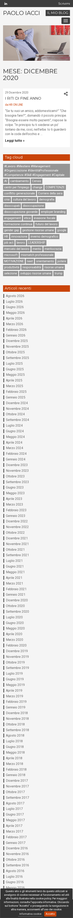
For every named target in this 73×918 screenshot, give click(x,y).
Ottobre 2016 (15, 860)
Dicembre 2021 (17, 538)
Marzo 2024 (14, 448)
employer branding (53, 212)
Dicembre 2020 (17, 600)
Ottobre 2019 (15, 662)
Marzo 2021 (14, 583)
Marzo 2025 (14, 386)
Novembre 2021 (17, 544)
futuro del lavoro (46, 224)
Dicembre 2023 (17, 465)
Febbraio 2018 (16, 769)
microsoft (11, 255)
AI (5, 181)
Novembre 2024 (17, 409)
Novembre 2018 (17, 719)
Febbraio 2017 (16, 837)
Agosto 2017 (15, 803)
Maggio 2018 (15, 752)
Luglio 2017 (14, 809)
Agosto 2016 (15, 871)
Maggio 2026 (15, 313)
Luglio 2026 (14, 302)
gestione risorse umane (38, 230)
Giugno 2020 (15, 623)
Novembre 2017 (17, 786)
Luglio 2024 (14, 425)
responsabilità (32, 267)
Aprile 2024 (14, 442)
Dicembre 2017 (17, 781)
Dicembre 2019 (17, 651)
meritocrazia (53, 249)
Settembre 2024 (17, 420)
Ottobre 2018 (15, 724)
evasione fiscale (44, 218)
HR (6, 236)
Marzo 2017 (14, 831)
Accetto (50, 913)
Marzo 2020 (14, 640)
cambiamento (19, 181)
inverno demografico (44, 236)
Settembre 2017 (17, 798)
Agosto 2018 (15, 735)
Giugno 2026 (15, 307)
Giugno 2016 (15, 882)
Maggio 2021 (15, 572)
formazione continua (18, 224)
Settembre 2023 (17, 482)
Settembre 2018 (17, 730)
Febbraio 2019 (16, 702)
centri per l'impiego (16, 187)
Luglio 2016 (14, 877)
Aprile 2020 (14, 634)
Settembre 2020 (17, 611)
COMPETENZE (55, 187)
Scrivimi (64, 3)
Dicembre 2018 (17, 713)
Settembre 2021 (17, 555)
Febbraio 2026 (16, 330)
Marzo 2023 (14, 504)
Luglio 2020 (14, 617)
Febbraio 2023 (16, 510)
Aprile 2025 (14, 380)
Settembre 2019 (17, 668)
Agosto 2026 (15, 296)
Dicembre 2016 (17, 848)
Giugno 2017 (15, 814)
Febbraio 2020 (16, 645)
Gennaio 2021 (15, 594)
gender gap (11, 230)
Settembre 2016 (17, 865)
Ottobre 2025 (15, 352)
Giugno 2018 (15, 747)
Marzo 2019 (14, 696)
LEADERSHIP (36, 242)
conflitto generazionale (19, 193)
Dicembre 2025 (17, 341)
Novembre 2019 (17, 657)
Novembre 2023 (17, 471)
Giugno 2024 (15, 431)
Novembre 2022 (17, 527)
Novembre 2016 (17, 854)
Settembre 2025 (17, 358)
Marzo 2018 (14, 764)
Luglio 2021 (14, 561)
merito (37, 249)
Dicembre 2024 (17, 403)
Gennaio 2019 (15, 707)
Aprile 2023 (14, 499)
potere (61, 261)
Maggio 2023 (15, 493)
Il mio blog (57, 13)
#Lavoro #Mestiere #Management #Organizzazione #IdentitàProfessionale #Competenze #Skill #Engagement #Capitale (34, 170)
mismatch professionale (37, 255)
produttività (11, 267)
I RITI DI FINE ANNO (23, 98)
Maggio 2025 (15, 375)
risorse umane (54, 267)
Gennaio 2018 (15, 775)
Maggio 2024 (15, 437)
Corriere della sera (50, 193)
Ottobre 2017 (15, 792)
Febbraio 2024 (16, 454)
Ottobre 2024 (15, 414)
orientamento (45, 261)
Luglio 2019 (14, 673)
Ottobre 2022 (15, 533)
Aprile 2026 (14, 318)
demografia (46, 199)
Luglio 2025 (14, 363)
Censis (36, 181)
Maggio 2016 (15, 888)
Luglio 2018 (14, 741)
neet (30, 261)
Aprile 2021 (14, 578)
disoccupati (12, 206)
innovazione (19, 236)
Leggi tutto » (15, 141)
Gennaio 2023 (15, 516)
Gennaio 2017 (15, 843)
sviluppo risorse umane (35, 273)
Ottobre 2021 (15, 550)
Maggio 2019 (15, 685)
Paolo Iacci (21, 13)
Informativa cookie (30, 913)
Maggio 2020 (15, 628)
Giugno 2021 (15, 566)
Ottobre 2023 (15, 476)
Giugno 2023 (15, 487)
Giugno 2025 (15, 369)
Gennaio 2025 (15, 397)
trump (58, 273)
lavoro (21, 242)
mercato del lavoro (16, 249)
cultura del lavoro (24, 199)
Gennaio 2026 (15, 335)
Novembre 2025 (17, 346)
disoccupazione (33, 206)
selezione (10, 273)
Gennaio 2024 (15, 459)
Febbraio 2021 (16, 589)
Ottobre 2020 (15, 606)
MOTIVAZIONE (14, 261)
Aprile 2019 (14, 690)
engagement (12, 218)
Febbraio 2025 (16, 392)
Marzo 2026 (14, 324)
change (37, 187)
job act (8, 242)
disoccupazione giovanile (21, 212)
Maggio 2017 (15, 820)
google (61, 230)
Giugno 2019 (15, 679)
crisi (7, 199)
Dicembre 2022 (17, 521)
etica (27, 218)
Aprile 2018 (14, 758)
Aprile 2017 (14, 826)
